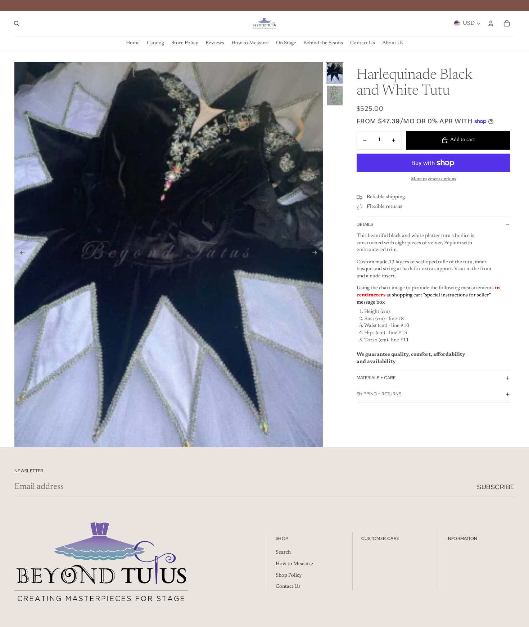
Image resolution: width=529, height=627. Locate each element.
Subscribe (496, 487)
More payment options (433, 179)
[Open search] (16, 23)
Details (365, 224)
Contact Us (288, 586)
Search (283, 552)
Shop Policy (289, 575)
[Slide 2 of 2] (335, 95)
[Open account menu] (491, 23)
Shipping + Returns (379, 394)
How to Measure (294, 564)
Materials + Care (376, 378)
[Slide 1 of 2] (335, 73)
